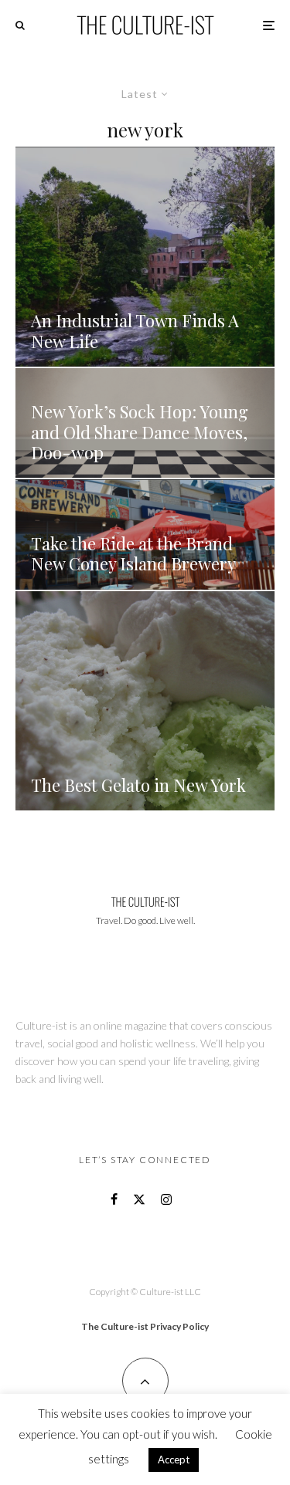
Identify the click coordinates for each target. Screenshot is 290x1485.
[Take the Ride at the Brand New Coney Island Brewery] (145, 534)
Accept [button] (173, 1459)
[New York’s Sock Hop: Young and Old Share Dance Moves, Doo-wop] (145, 423)
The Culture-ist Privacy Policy (145, 1326)
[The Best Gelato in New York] (145, 701)
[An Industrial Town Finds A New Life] (145, 257)
